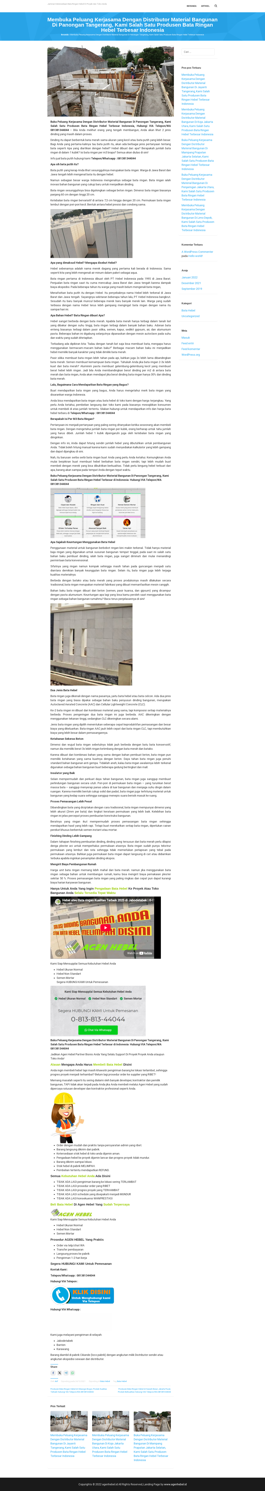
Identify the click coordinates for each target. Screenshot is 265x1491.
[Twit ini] (59, 1373)
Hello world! (195, 256)
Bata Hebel (105, 1381)
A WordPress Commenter (197, 251)
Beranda (64, 35)
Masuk (186, 337)
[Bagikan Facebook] (53, 1373)
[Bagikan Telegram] (66, 1373)
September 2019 (192, 288)
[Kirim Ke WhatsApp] (72, 1373)
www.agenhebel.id (175, 1484)
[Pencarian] (216, 6)
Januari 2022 (190, 277)
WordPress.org (191, 354)
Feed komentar (191, 349)
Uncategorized (191, 316)
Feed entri (188, 343)
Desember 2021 (191, 283)
